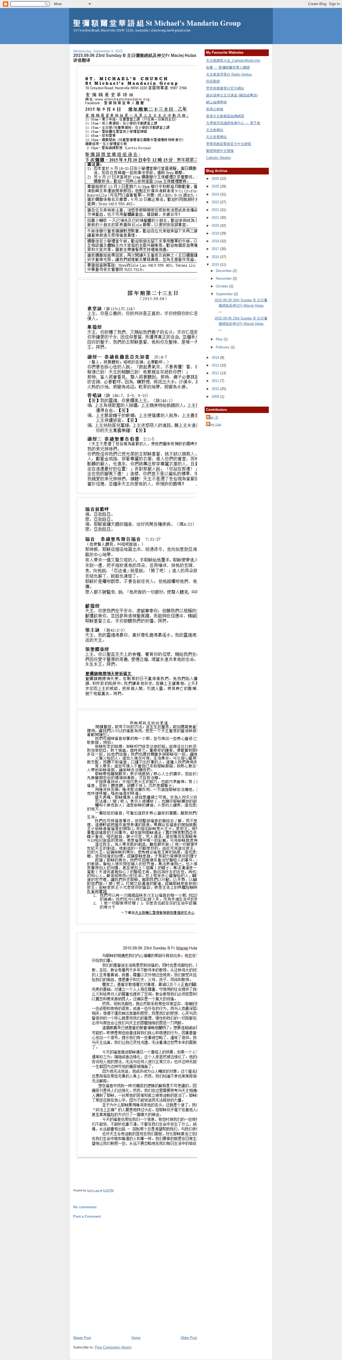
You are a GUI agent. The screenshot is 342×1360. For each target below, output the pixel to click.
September (225, 294)
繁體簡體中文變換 (220, 151)
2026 (216, 179)
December (224, 271)
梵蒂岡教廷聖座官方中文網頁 (228, 144)
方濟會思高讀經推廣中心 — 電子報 (233, 123)
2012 (216, 373)
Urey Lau (214, 424)
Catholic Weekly (218, 158)
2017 (216, 249)
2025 (216, 186)
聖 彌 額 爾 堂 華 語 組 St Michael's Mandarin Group (157, 22)
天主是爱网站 (216, 137)
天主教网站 (214, 130)
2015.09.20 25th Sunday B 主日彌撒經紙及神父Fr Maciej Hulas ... (241, 305)
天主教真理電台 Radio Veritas (229, 74)
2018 (216, 241)
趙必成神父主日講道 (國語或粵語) (232, 95)
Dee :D (212, 417)
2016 (216, 257)
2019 (216, 233)
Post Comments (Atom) (113, 1347)
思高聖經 (213, 81)
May (220, 339)
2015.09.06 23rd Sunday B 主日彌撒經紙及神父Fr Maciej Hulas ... (241, 323)
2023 (216, 202)
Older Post (189, 1338)
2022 (216, 210)
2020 (216, 226)
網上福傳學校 (216, 102)
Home (136, 1338)
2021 (216, 218)
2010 (216, 389)
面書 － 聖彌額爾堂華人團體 (228, 67)
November (224, 278)
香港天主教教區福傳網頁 (225, 116)
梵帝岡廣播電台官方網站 (225, 88)
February (223, 347)
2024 (216, 194)
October (222, 286)
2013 (216, 365)
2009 (216, 397)
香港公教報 (214, 109)
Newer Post (82, 1338)
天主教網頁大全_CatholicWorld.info (233, 61)
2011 (216, 381)
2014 (216, 358)
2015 (216, 265)
